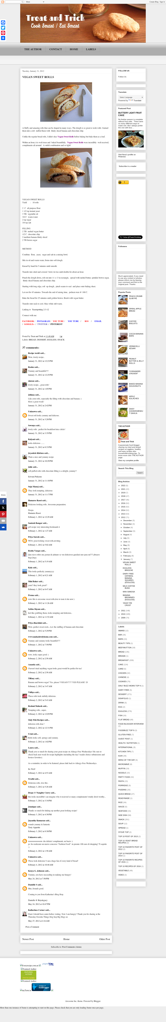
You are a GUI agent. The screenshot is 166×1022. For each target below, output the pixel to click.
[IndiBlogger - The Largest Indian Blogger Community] (41, 990)
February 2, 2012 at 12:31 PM (40, 727)
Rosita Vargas (34, 550)
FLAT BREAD (123, 720)
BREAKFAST (123, 660)
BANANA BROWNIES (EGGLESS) (129, 597)
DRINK (121, 703)
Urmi (30, 733)
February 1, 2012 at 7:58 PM (40, 644)
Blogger (97, 1001)
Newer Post (28, 939)
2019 (123, 493)
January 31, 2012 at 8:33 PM (40, 447)
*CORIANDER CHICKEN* (134, 372)
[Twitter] (3, 27)
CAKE (120, 664)
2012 (123, 517)
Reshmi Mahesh (35, 705)
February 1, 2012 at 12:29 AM (40, 517)
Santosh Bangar (35, 522)
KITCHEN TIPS (124, 752)
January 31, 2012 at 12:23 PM (40, 361)
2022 (123, 485)
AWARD (121, 631)
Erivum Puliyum (35, 476)
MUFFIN (121, 768)
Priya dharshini (35, 622)
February (127, 556)
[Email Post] (61, 336)
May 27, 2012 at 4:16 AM (38, 920)
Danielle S (32, 884)
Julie (30, 466)
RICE (120, 802)
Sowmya (31, 425)
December (127, 520)
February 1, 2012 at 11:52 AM (40, 617)
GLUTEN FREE (124, 735)
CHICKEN (122, 673)
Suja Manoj (33, 486)
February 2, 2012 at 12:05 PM (40, 714)
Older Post (104, 939)
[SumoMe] (3, 527)
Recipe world (34, 353)
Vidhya (31, 692)
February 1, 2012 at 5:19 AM (40, 561)
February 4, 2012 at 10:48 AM (40, 864)
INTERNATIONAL (125, 747)
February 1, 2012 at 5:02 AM (40, 544)
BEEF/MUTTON (124, 648)
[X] (3, 508)
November (127, 524)
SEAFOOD (122, 811)
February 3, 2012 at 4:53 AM (40, 772)
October (126, 527)
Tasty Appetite (34, 827)
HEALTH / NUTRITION (127, 743)
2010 (123, 614)
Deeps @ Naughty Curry (39, 792)
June (125, 542)
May (125, 545)
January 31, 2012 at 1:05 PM (40, 388)
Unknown (32, 411)
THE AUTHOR (33, 49)
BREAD (32, 339)
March (126, 552)
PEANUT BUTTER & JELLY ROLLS (136, 361)
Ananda (31, 664)
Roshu (31, 366)
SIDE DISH (122, 815)
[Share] (3, 38)
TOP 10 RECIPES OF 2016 (129, 866)
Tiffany (31, 678)
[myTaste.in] (25, 990)
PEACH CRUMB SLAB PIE (135, 297)
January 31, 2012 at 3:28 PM (40, 419)
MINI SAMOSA (129, 592)
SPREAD (122, 828)
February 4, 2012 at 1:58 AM (40, 850)
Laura (31, 747)
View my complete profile (128, 460)
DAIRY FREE (123, 690)
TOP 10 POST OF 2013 (128, 836)
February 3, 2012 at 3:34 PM (40, 800)
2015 (123, 507)
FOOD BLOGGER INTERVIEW (131, 724)
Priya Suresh (34, 536)
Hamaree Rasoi (35, 500)
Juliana (31, 394)
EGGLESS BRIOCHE (128, 569)
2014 (123, 510)
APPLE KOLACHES (134, 397)
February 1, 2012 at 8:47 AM (40, 589)
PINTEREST (56, 324)
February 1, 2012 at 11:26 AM (40, 603)
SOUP (120, 824)
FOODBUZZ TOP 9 (126, 730)
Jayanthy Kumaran (36, 820)
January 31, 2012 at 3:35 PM (40, 433)
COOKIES (122, 681)
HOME (74, 49)
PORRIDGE (123, 785)
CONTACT (55, 49)
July (125, 538)
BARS (120, 639)
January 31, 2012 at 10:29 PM (40, 461)
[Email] (3, 520)
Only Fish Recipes (36, 719)
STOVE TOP (123, 832)
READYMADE (124, 798)
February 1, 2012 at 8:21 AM (40, 575)
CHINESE (122, 677)
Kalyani (31, 439)
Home (66, 939)
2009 (123, 618)
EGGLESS (51, 339)
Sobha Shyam (34, 608)
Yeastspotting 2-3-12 (40, 309)
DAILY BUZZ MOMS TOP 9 (129, 686)
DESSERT (41, 339)
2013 (123, 514)
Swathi (31, 778)
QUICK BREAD (124, 794)
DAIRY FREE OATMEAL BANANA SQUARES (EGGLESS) (129, 578)
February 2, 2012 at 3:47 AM (40, 686)
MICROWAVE (123, 764)
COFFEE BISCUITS (133, 322)
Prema (31, 595)
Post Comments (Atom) (71, 946)
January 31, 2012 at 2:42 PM (40, 405)
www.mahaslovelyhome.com (40, 636)
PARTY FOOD (124, 777)
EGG (120, 707)
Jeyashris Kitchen (36, 453)
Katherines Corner (36, 909)
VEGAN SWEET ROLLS (129, 563)
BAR (120, 635)
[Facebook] (3, 22)
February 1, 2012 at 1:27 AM (40, 530)
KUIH (120, 756)
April (125, 549)
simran (31, 380)
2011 (123, 611)
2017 (123, 500)
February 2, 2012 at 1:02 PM (40, 741)
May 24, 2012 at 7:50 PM (38, 878)
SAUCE (121, 807)
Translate (137, 100)
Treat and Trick (127, 442)
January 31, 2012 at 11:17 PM (40, 494)
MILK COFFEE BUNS (129, 587)
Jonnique (32, 806)
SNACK (61, 339)
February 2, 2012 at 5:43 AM (40, 700)
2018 (123, 496)
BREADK (122, 656)
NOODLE (122, 773)
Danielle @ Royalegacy (37, 900)
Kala (30, 567)
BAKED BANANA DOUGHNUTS (136, 385)
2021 (123, 489)
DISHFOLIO (123, 698)
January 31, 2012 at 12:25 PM (40, 374)
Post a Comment (32, 926)
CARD (120, 669)
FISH (120, 715)
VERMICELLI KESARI (134, 347)
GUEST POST (124, 739)
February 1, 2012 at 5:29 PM (40, 630)
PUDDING (122, 790)
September (128, 531)
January (126, 559)
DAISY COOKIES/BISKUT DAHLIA (136, 411)
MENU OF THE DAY (126, 760)
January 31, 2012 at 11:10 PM (40, 480)
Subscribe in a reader (127, 166)
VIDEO (121, 875)
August (126, 535)
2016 (123, 503)
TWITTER (42, 324)
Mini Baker (33, 581)
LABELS (91, 49)
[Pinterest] (3, 32)
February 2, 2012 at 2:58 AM (40, 658)
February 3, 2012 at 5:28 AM (40, 786)
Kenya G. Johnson (36, 870)
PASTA (121, 781)
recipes (32, 978)
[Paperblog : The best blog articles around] (48, 965)
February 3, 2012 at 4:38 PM (40, 814)
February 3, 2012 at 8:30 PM (40, 831)
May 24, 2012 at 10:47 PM (39, 904)
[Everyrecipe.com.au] (29, 965)
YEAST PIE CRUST (127, 604)
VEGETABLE (123, 871)
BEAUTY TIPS (124, 643)
